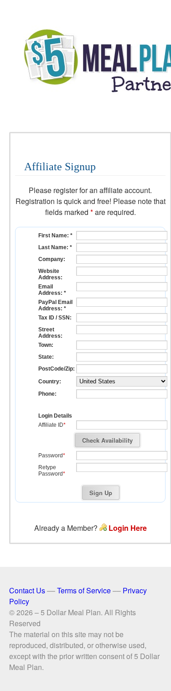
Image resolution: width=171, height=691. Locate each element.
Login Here (128, 528)
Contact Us (27, 590)
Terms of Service (84, 590)
